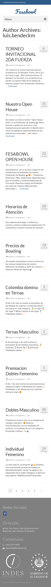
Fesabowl (25, 11)
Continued (12, 86)
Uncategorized (20, 65)
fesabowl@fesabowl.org (15, 548)
